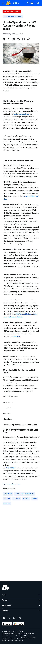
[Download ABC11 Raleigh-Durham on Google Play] (18, 624)
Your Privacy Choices (17, 631)
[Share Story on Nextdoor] (18, 39)
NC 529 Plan (11, 467)
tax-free (16, 336)
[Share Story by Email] (23, 39)
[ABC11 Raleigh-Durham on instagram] (14, 618)
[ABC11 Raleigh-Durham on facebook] (4, 618)
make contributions (21, 113)
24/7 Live (16, 3)
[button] (3, 3)
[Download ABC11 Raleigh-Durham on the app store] (7, 624)
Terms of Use (5, 635)
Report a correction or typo (11, 484)
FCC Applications (7, 638)
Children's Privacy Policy (9, 633)
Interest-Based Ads (16, 635)
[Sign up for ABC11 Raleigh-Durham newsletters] (19, 618)
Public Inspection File (30, 635)
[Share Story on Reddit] (13, 39)
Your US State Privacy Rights (26, 633)
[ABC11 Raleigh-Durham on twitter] (9, 618)
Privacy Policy (6, 631)
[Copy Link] (28, 39)
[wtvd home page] (5, 587)
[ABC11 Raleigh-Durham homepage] (8, 3)
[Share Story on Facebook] (3, 39)
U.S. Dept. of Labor (23, 314)
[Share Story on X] (8, 39)
